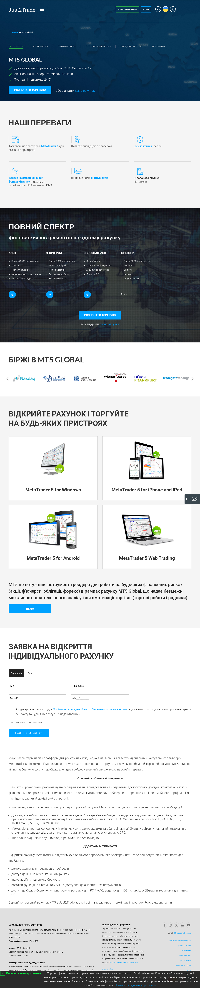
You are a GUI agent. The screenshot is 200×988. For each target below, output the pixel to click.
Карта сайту (107, 969)
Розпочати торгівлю (30, 90)
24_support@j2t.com (182, 933)
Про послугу (16, 46)
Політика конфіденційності (179, 941)
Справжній (16, 673)
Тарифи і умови (67, 46)
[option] (24, 378)
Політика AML (185, 955)
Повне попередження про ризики (136, 985)
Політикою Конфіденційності (71, 709)
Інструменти (40, 46)
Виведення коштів (131, 46)
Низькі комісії (143, 146)
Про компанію (185, 960)
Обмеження (186, 950)
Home (15, 32)
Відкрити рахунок (127, 9)
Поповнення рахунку (98, 46)
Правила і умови (184, 946)
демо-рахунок (84, 90)
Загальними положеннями (109, 709)
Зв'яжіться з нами (183, 965)
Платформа (158, 46)
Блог (189, 970)
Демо (146, 9)
